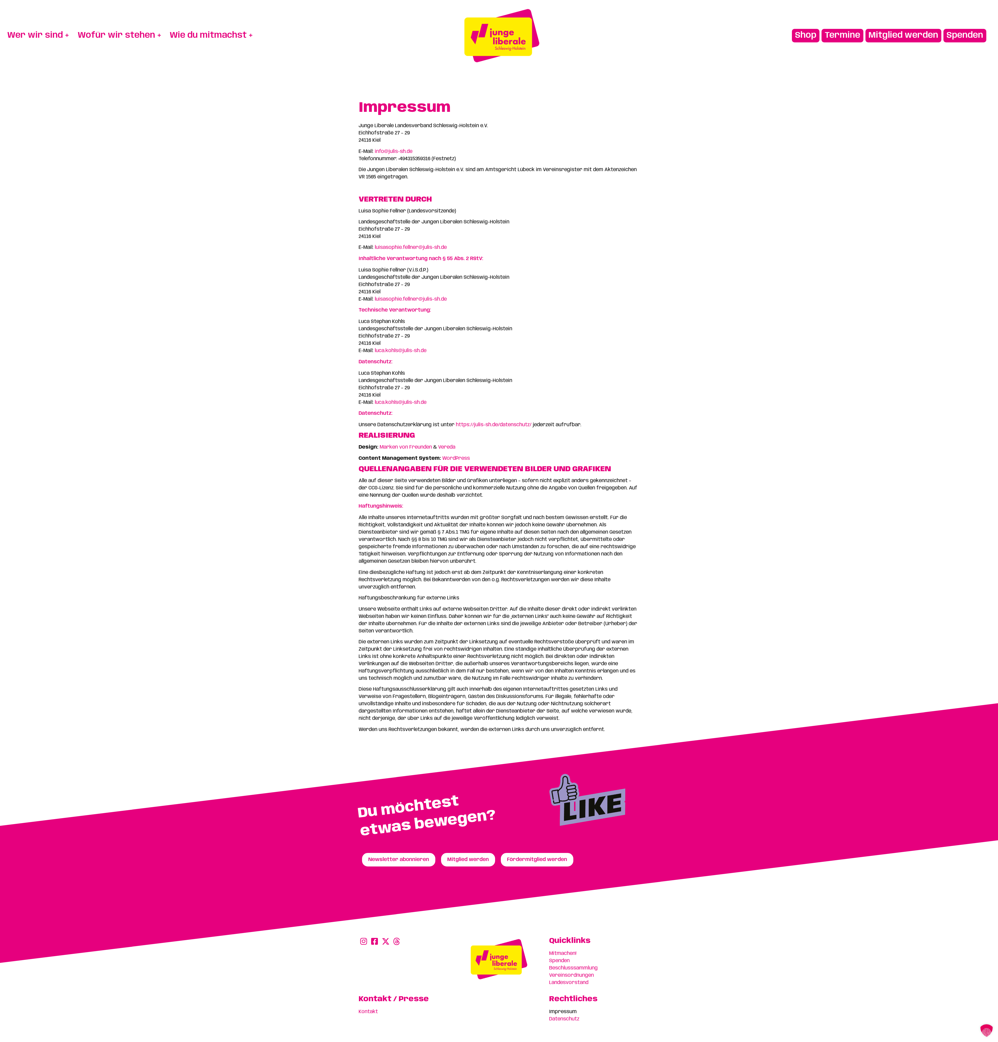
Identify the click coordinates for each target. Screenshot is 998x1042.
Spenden (559, 960)
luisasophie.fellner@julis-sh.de (411, 247)
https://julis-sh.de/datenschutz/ (493, 425)
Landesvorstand (568, 982)
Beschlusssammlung (573, 968)
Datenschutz (564, 1019)
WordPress (456, 458)
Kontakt (368, 1011)
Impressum (563, 1011)
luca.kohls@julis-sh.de (400, 350)
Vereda (446, 447)
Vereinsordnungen (571, 975)
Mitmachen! (562, 953)
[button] (986, 1030)
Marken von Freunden (406, 447)
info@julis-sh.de (393, 151)
